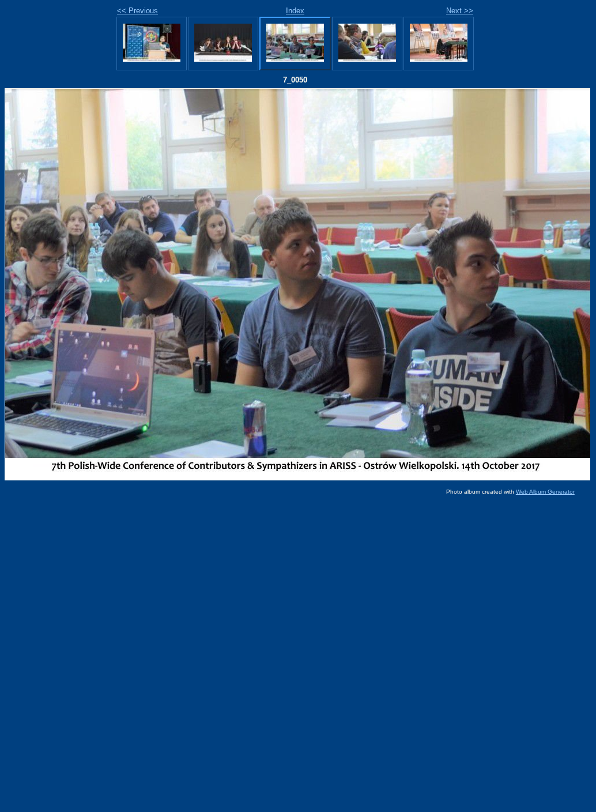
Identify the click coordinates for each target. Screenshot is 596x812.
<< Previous (137, 10)
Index (295, 10)
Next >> (459, 10)
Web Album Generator (545, 491)
